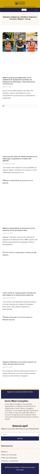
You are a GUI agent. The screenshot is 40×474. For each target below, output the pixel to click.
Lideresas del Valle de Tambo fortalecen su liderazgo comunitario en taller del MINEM (20, 158)
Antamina (6, 17)
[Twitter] (18, 396)
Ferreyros (13, 19)
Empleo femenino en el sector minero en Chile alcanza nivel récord (19, 363)
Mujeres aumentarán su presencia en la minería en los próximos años (19, 229)
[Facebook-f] (34, 10)
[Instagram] (31, 10)
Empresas (32, 17)
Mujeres (21, 19)
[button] (4, 9)
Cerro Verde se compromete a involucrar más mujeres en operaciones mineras (19, 294)
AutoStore (24, 17)
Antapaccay (15, 17)
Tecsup (27, 19)
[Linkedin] (38, 10)
